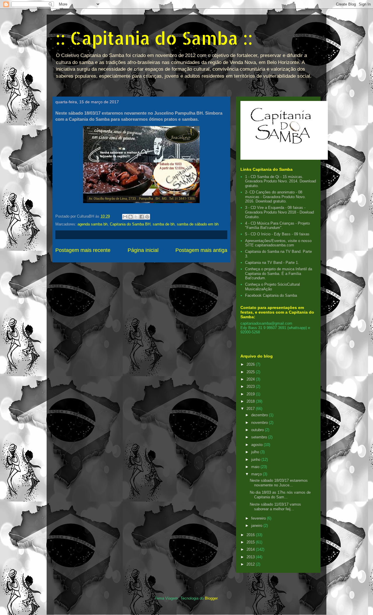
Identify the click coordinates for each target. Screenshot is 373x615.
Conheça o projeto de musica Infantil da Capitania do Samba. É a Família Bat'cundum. (278, 273)
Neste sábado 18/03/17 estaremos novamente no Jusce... (279, 482)
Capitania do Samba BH (130, 224)
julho (255, 452)
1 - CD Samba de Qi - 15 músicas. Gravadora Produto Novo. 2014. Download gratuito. (280, 181)
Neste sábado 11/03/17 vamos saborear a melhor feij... (275, 506)
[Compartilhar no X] (136, 217)
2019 (251, 394)
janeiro (257, 525)
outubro (258, 430)
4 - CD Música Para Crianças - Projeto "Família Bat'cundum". (277, 225)
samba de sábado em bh (198, 224)
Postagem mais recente (82, 250)
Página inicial (143, 250)
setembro (259, 437)
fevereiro (259, 518)
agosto (257, 444)
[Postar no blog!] (130, 217)
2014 (251, 549)
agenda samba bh (93, 224)
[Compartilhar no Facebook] (142, 217)
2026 (251, 364)
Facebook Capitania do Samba (271, 295)
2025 (251, 372)
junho (256, 459)
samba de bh (164, 224)
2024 (251, 379)
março (257, 474)
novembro (260, 422)
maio (256, 467)
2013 (251, 557)
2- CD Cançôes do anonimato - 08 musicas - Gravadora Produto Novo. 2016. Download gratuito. (275, 196)
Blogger (211, 598)
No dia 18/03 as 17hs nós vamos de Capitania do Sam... (280, 494)
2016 (251, 535)
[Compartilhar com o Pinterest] (147, 217)
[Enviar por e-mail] (125, 217)
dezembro (260, 415)
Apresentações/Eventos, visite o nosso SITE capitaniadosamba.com (278, 243)
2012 (251, 564)
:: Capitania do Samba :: (154, 38)
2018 (251, 401)
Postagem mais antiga (201, 250)
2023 (251, 386)
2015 (251, 542)
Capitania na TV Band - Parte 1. (272, 262)
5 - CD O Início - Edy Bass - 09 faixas (277, 234)
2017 (251, 408)
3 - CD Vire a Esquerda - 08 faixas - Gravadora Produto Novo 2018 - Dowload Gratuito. (279, 212)
